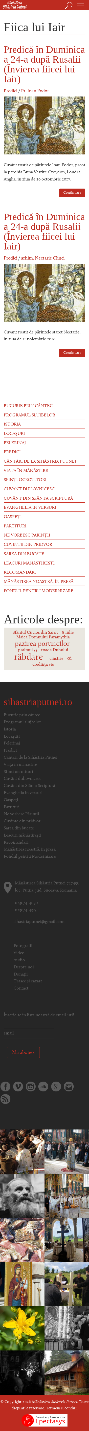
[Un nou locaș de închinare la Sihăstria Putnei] (66, 1284)
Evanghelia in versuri (30, 508)
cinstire (56, 659)
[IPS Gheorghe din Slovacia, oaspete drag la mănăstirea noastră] (66, 1152)
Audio (19, 960)
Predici (10, 91)
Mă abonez (23, 1052)
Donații (21, 974)
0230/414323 (26, 910)
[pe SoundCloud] (43, 1086)
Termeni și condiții (61, 1408)
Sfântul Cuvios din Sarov (35, 633)
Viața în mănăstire (26, 471)
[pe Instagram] (31, 1086)
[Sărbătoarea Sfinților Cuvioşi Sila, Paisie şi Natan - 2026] (66, 1196)
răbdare (28, 657)
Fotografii (23, 946)
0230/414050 (26, 903)
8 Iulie (68, 633)
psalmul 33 (27, 650)
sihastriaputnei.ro (38, 701)
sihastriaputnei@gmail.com (39, 922)
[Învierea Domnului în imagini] (22, 1373)
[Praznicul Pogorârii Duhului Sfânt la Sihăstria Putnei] (66, 1240)
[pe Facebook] (5, 1086)
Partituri (15, 526)
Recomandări (20, 572)
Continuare (72, 193)
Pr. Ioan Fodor (35, 91)
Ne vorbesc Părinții (27, 535)
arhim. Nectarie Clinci (43, 258)
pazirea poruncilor (42, 643)
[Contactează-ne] (69, 1086)
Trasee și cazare (28, 981)
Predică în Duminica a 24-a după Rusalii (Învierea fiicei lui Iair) (44, 64)
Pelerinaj (15, 443)
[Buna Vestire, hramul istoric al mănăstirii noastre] (22, 1284)
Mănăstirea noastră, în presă (38, 582)
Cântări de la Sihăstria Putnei (40, 461)
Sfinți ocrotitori (25, 480)
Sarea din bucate (24, 554)
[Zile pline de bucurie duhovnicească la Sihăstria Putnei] (66, 1328)
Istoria (12, 424)
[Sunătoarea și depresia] (22, 1328)
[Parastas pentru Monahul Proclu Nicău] (22, 1196)
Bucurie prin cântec (28, 406)
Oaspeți (13, 517)
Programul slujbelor (29, 415)
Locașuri (14, 434)
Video (19, 953)
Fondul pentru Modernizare (38, 591)
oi (69, 658)
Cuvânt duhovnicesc (29, 489)
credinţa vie (43, 664)
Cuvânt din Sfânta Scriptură (38, 498)
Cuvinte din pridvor (28, 545)
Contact (21, 988)
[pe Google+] (56, 1086)
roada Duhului (54, 650)
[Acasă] (13, 5)
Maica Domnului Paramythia (43, 637)
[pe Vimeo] (18, 1086)
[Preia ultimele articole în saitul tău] (5, 1099)
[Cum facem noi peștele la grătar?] (22, 1240)
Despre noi (24, 967)
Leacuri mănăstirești (29, 563)
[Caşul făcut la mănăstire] (66, 1373)
